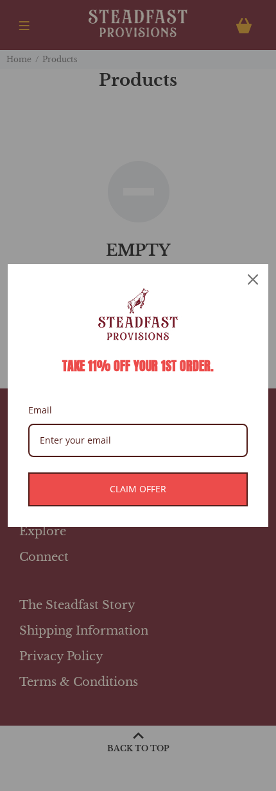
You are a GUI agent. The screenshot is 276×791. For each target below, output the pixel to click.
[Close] (252, 279)
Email (40, 410)
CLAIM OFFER (138, 489)
